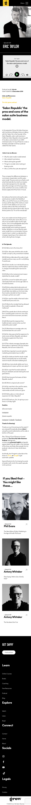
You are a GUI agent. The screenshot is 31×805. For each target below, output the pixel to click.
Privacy (4, 787)
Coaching (5, 683)
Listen (4, 716)
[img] (17, 66)
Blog (3, 698)
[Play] (17, 74)
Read (3, 721)
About (4, 743)
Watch (4, 711)
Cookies (4, 792)
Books (4, 678)
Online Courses (7, 674)
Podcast (4, 693)
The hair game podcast (9, 102)
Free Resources (7, 688)
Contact (4, 734)
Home (4, 738)
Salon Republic (6, 98)
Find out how (9, 652)
